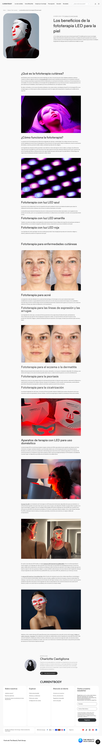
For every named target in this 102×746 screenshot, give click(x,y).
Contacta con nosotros (58, 693)
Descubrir (59, 3)
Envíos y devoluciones (58, 695)
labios (76, 634)
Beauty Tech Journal (12, 10)
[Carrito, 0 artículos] (99, 4)
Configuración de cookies (35, 700)
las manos (33, 636)
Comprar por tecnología (40, 3)
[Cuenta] (95, 4)
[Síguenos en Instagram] (89, 730)
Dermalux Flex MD (25, 504)
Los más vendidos (19, 3)
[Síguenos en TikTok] (86, 730)
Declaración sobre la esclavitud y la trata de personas (14, 699)
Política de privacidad (34, 693)
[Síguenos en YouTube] (83, 730)
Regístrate (87, 720)
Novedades (65, 3)
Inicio (4, 10)
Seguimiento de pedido (58, 698)
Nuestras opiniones (9, 695)
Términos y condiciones (34, 695)
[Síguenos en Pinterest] (93, 730)
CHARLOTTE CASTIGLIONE (71, 16)
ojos (72, 634)
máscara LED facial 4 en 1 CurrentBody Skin (32, 576)
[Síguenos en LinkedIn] (96, 730)
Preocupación (51, 3)
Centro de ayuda (57, 700)
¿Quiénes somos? (9, 693)
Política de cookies (33, 698)
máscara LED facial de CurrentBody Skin (54, 563)
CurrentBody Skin (29, 3)
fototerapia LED (43, 79)
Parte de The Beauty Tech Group (15, 740)
